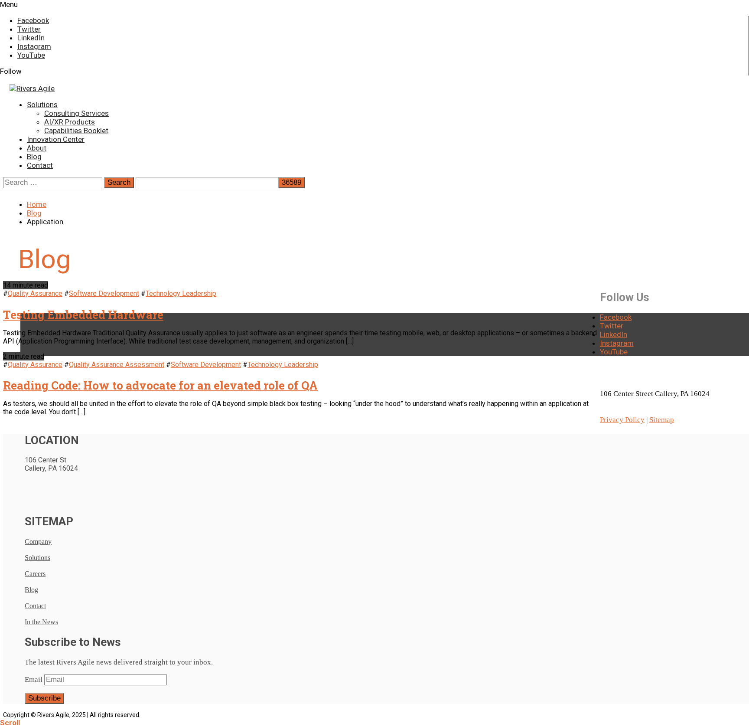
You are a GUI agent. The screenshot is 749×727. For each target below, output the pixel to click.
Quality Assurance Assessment (116, 364)
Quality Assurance (35, 293)
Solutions (42, 104)
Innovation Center (56, 139)
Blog (34, 156)
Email (33, 679)
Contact (40, 165)
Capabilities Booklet (76, 130)
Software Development (104, 293)
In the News (41, 621)
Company (38, 541)
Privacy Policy (622, 420)
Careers (35, 573)
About (36, 148)
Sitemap (661, 420)
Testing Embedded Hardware (83, 314)
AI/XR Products (69, 122)
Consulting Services (76, 113)
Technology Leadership (181, 293)
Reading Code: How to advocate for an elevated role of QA (160, 385)
